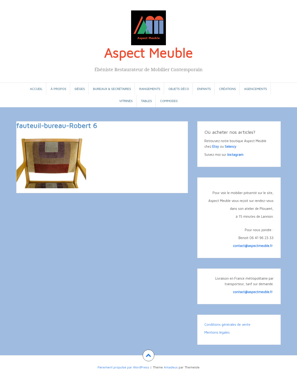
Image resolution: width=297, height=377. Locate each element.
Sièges (79, 89)
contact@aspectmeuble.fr (253, 246)
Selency (230, 146)
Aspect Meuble (148, 52)
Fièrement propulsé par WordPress (123, 367)
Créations (227, 89)
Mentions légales (217, 332)
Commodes (169, 101)
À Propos (58, 89)
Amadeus (171, 367)
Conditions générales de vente (227, 324)
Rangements (149, 89)
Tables (146, 101)
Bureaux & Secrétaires (112, 89)
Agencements (255, 89)
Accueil (36, 89)
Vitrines (126, 101)
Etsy (215, 146)
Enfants (204, 89)
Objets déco (178, 89)
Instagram (235, 154)
